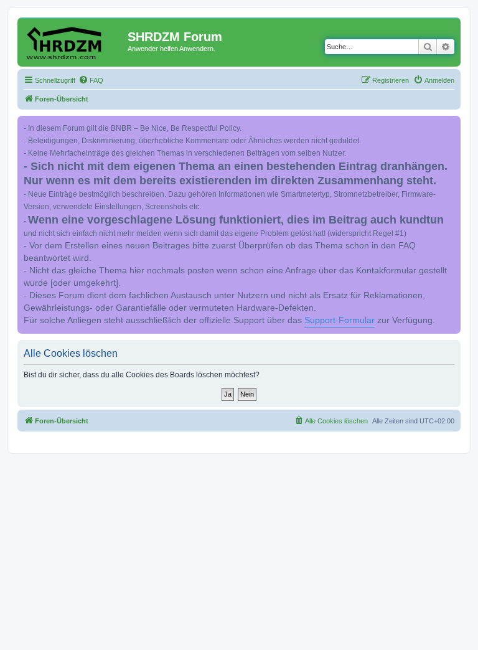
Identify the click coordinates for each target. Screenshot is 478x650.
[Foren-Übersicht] (74, 40)
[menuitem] (90, 80)
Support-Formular (339, 320)
